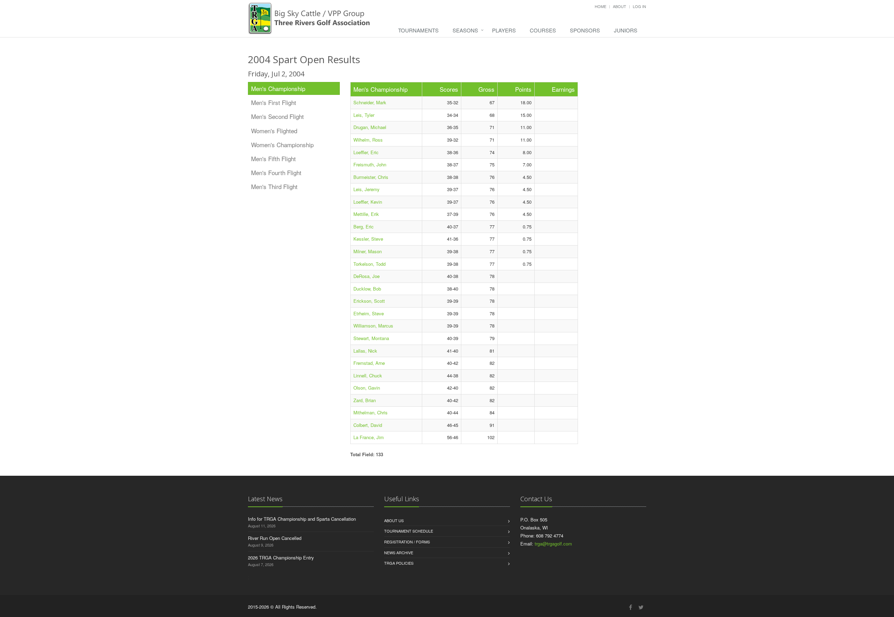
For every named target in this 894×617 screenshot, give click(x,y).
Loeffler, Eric (366, 152)
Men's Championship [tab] (278, 88)
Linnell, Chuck (367, 375)
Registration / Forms (407, 541)
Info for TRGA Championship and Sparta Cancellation (302, 519)
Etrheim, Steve (368, 313)
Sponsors (585, 30)
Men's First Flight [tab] (273, 102)
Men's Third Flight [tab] (274, 186)
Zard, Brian (364, 400)
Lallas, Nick (365, 350)
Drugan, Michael (369, 127)
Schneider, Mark (369, 102)
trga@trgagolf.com (553, 543)
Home (600, 6)
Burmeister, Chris (370, 177)
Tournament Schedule (408, 531)
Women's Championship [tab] (282, 144)
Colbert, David (367, 425)
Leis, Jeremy (366, 189)
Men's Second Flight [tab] (277, 116)
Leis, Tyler (363, 115)
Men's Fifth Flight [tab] (273, 158)
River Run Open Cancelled (274, 538)
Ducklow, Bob (367, 288)
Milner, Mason (367, 251)
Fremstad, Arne (369, 363)
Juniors (625, 30)
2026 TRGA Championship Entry (281, 557)
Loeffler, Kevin (367, 201)
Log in (639, 6)
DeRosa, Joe (366, 276)
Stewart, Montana (371, 338)
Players (504, 30)
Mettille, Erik (366, 214)
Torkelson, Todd (369, 264)
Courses (543, 30)
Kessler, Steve (368, 238)
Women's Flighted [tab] (274, 130)
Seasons (465, 30)
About (619, 6)
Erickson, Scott (369, 301)
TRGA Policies (398, 563)
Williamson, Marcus (373, 325)
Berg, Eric (363, 226)
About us (394, 520)
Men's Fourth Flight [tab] (276, 172)
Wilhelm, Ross (368, 139)
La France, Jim (368, 437)
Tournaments (418, 30)
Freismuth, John (369, 164)
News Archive (398, 552)
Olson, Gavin (366, 387)
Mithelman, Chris (370, 412)
